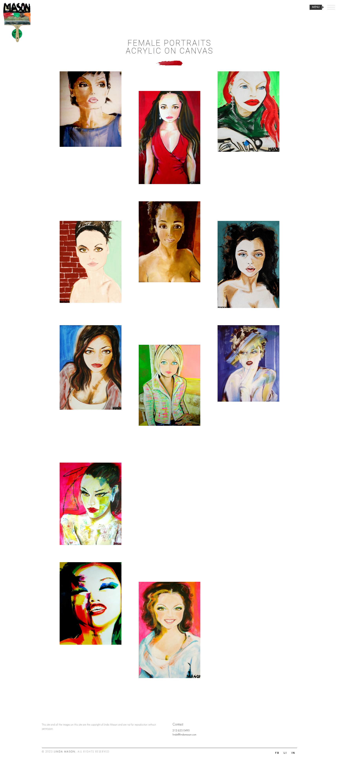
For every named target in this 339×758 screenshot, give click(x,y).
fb (277, 752)
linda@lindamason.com (184, 734)
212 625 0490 (181, 730)
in (293, 752)
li (285, 752)
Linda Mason (65, 752)
